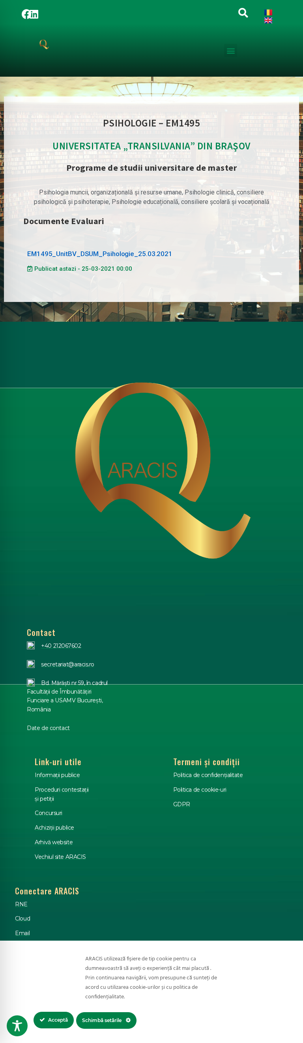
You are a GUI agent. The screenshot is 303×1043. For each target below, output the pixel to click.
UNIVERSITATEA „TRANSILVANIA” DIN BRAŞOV (151, 146)
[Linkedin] (34, 14)
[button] (230, 50)
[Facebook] (26, 14)
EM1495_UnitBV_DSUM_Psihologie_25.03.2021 (99, 254)
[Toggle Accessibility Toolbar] (17, 1026)
